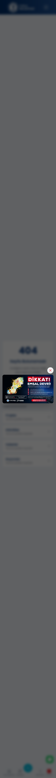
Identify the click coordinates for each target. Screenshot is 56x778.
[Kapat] (50, 370)
